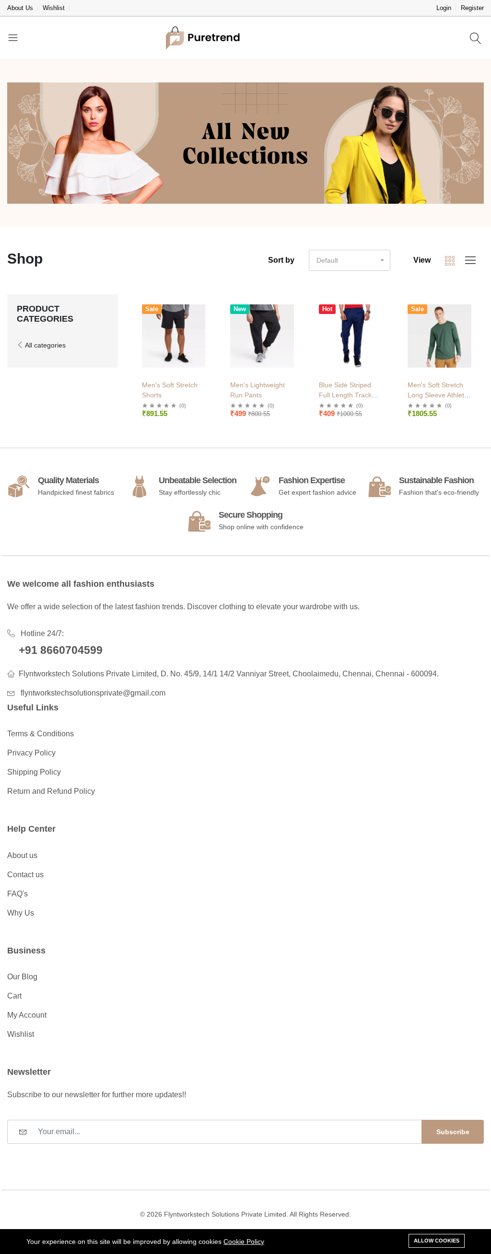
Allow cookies (436, 1240)
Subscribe (452, 1132)
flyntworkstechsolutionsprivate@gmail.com (93, 693)
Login (443, 8)
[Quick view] (206, 308)
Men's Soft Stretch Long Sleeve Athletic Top (438, 395)
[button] (349, 260)
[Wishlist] (206, 320)
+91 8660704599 (61, 650)
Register (472, 8)
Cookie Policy (243, 1241)
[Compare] (206, 332)
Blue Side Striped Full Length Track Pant (345, 395)
